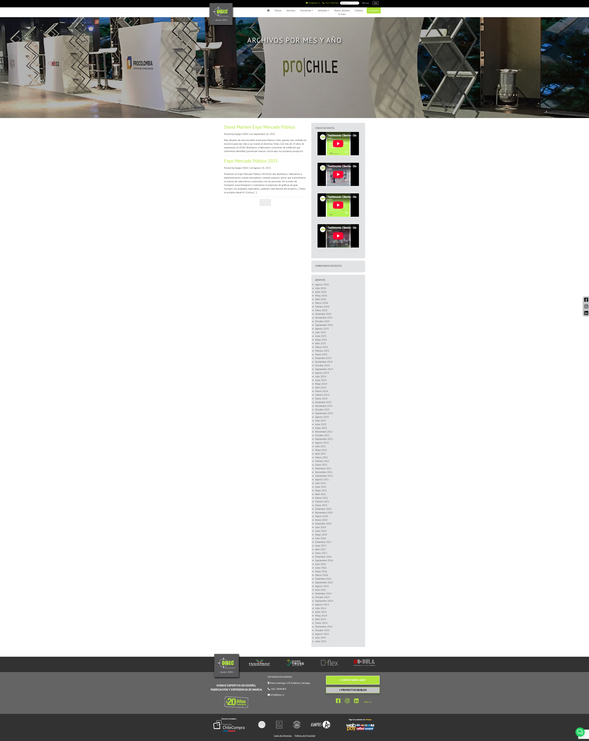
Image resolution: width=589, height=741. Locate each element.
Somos (278, 10)
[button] (580, 732)
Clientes (359, 10)
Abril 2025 (320, 343)
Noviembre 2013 (324, 626)
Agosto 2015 (322, 586)
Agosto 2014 (322, 604)
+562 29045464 (331, 3)
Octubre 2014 (322, 597)
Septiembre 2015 (324, 582)
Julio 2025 (320, 332)
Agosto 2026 (322, 284)
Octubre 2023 (322, 409)
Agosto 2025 (322, 328)
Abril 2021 (320, 494)
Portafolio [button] (305, 10)
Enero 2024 (321, 398)
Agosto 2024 (322, 372)
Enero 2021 (321, 505)
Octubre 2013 (322, 630)
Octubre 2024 (322, 365)
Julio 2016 (320, 564)
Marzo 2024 (321, 391)
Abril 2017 (320, 549)
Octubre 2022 (322, 435)
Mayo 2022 (321, 449)
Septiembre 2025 (324, 324)
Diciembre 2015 (323, 578)
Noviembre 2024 (324, 361)
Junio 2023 (320, 424)
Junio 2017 (320, 545)
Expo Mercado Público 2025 (251, 161)
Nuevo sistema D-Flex (342, 12)
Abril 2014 (320, 619)
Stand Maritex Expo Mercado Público (259, 127)
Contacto (374, 10)
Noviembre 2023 (324, 405)
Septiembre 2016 (324, 560)
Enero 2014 (321, 622)
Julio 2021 (320, 483)
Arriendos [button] (322, 10)
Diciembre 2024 (323, 358)
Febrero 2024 (322, 394)
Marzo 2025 (321, 347)
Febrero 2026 (322, 306)
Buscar (366, 3)
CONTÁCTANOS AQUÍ (352, 680)
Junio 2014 (320, 611)
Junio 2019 (320, 530)
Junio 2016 (320, 567)
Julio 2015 (320, 589)
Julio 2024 (320, 376)
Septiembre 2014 (324, 600)
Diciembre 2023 (323, 402)
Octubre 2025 (322, 321)
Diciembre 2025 (323, 313)
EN (375, 3)
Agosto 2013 (322, 633)
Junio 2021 (320, 486)
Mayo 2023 (321, 427)
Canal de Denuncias (283, 735)
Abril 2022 (320, 453)
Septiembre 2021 (324, 475)
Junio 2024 (320, 380)
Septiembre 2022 (324, 438)
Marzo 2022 (321, 457)
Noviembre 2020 (324, 512)
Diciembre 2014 (323, 593)
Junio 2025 (320, 335)
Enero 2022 (321, 464)
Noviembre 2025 (324, 317)
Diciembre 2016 (323, 556)
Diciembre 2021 (323, 468)
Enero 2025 (321, 354)
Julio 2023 (320, 420)
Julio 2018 (320, 538)
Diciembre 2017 (323, 541)
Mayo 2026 (321, 295)
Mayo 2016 (321, 571)
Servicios (291, 10)
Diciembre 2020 (323, 508)
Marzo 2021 (321, 497)
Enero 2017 (321, 552)
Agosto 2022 (322, 442)
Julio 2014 (320, 608)
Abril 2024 (320, 387)
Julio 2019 (320, 527)
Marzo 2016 (321, 575)
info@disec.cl (314, 3)
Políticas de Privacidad (305, 735)
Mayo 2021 (321, 490)
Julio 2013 (320, 637)
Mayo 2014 (321, 615)
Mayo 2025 (321, 339)
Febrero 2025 (322, 350)
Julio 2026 (320, 288)
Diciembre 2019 (323, 523)
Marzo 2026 (321, 302)
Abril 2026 (320, 299)
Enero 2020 (321, 519)
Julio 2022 (320, 446)
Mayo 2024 (321, 383)
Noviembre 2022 (324, 431)
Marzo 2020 (321, 516)
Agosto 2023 (322, 416)
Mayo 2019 (321, 534)
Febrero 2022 (322, 461)
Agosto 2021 (322, 479)
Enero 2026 (321, 310)
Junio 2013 (320, 641)
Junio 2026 (320, 291)
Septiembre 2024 (324, 369)
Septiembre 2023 (324, 413)
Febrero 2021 (322, 501)
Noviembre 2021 (324, 472)
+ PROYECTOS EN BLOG (353, 690)
